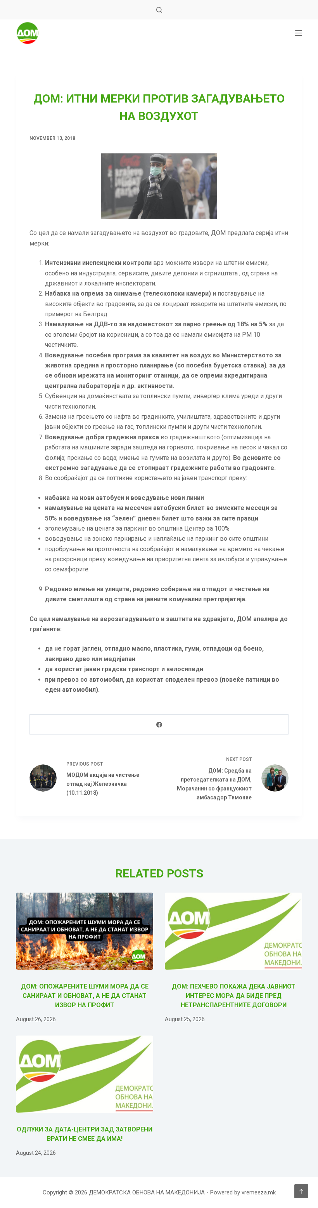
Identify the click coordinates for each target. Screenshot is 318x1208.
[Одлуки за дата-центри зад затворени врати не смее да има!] (84, 1074)
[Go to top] (301, 1191)
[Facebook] (159, 725)
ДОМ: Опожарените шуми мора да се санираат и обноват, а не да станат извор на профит (85, 996)
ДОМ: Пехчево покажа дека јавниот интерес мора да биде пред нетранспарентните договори (234, 996)
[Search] (159, 10)
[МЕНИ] (298, 33)
